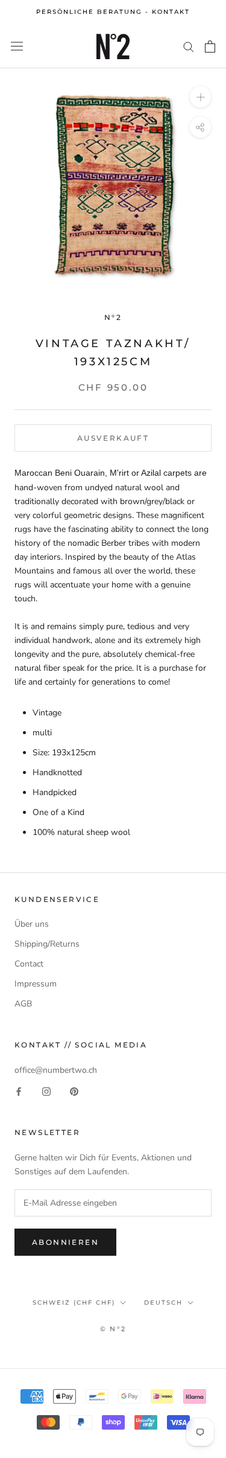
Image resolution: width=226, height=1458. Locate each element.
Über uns (31, 924)
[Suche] (188, 46)
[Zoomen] (200, 96)
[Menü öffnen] (17, 46)
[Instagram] (46, 1091)
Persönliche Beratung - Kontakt (113, 12)
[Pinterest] (74, 1091)
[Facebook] (18, 1091)
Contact (28, 964)
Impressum (35, 984)
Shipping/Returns (47, 944)
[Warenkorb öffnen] (210, 46)
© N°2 (113, 1329)
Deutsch (163, 1302)
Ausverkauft (113, 438)
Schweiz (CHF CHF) (74, 1302)
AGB (23, 1003)
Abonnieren (65, 1242)
